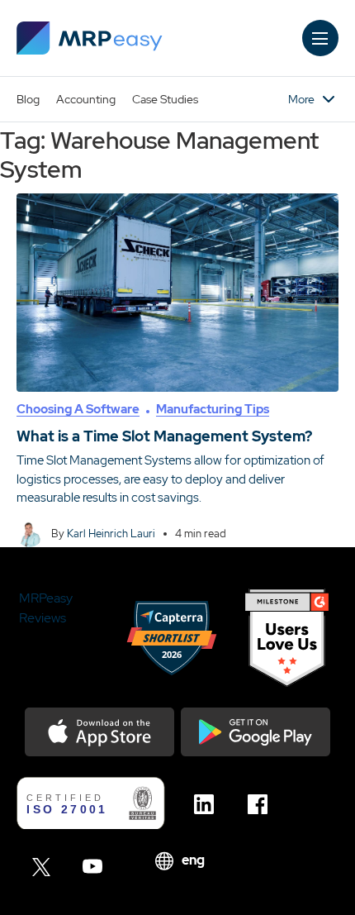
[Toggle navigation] (320, 38)
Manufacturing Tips (212, 409)
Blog (28, 99)
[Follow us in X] (43, 866)
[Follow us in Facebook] (262, 804)
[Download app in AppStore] (99, 732)
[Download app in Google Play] (256, 732)
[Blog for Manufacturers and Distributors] (90, 38)
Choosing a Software (78, 409)
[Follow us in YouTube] (97, 866)
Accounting (86, 99)
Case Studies (165, 99)
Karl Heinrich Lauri (111, 534)
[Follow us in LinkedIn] (208, 804)
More (301, 99)
